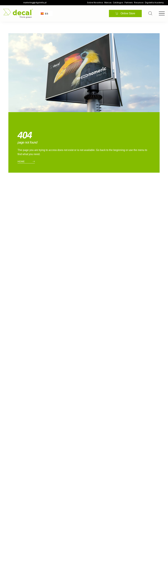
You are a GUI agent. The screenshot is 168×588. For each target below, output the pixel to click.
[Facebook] (5, 2)
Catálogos (118, 2)
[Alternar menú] (162, 13)
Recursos (139, 2)
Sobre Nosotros (95, 2)
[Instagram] (10, 2)
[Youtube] (14, 2)
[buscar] (150, 13)
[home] (18, 13)
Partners (129, 2)
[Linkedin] (19, 2)
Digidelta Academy (154, 2)
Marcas (108, 2)
